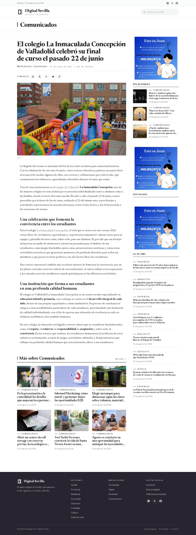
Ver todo (119, 359)
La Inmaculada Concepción (52, 230)
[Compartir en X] (39, 76)
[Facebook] (177, 3)
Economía (76, 499)
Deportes (75, 503)
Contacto (150, 485)
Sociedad (112, 494)
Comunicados (38, 25)
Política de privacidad (156, 494)
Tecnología (113, 485)
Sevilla (74, 485)
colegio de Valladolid (67, 187)
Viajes (111, 489)
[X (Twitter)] (172, 3)
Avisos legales (153, 489)
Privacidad (163, 529)
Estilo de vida (77, 517)
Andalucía (75, 494)
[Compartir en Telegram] (53, 76)
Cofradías (75, 508)
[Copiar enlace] (59, 76)
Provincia (75, 489)
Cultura (74, 512)
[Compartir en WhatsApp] (33, 76)
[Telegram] (167, 3)
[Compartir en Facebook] (46, 76)
